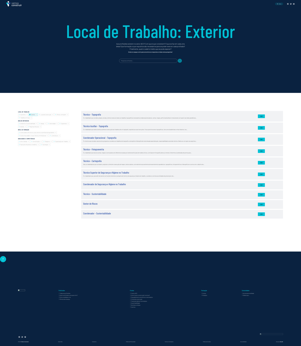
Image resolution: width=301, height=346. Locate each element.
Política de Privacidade (130, 341)
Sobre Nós (60, 341)
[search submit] (180, 61)
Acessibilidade (243, 341)
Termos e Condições (169, 341)
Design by (279, 341)
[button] (279, 4)
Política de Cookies (207, 341)
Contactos (94, 341)
